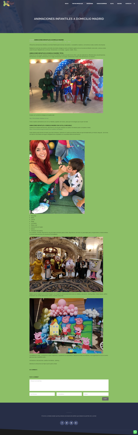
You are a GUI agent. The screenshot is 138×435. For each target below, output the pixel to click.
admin (51, 41)
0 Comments (58, 41)
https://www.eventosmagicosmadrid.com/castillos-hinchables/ (46, 129)
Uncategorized (44, 41)
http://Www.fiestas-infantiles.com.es (38, 118)
